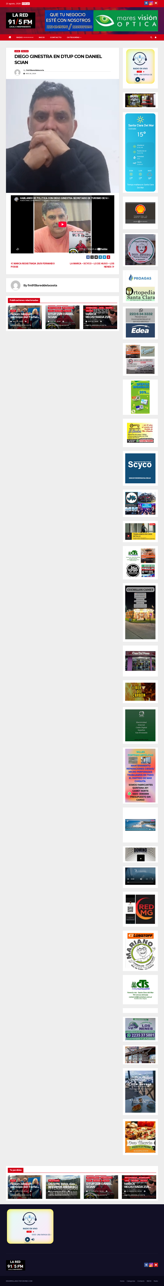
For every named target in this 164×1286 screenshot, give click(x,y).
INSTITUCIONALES (55, 308)
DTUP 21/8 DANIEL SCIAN (61, 315)
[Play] (138, 79)
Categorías (73, 37)
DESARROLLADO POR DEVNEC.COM (19, 1281)
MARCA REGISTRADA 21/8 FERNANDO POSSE (99, 317)
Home (122, 1281)
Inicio (42, 37)
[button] (151, 37)
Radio (156, 1281)
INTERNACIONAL (68, 308)
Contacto (56, 37)
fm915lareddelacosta (35, 70)
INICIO (149, 1281)
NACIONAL (58, 311)
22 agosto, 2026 (58, 1191)
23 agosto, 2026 (20, 1191)
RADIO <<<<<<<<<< (24, 37)
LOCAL (17, 51)
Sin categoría (54, 1180)
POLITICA (25, 51)
